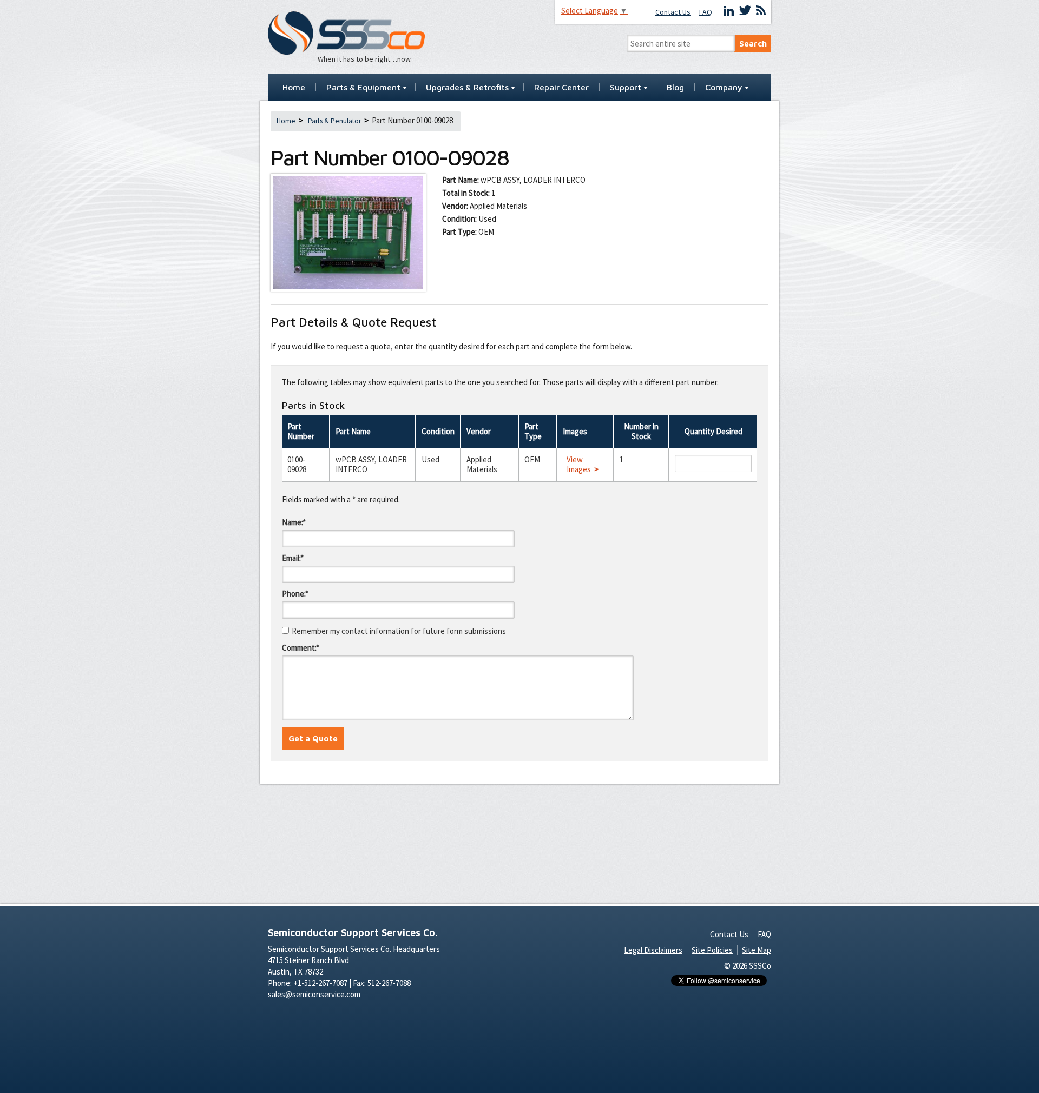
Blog (675, 87)
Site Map (756, 950)
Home (293, 87)
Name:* (294, 522)
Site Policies (712, 950)
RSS (761, 10)
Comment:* (300, 648)
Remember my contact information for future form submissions (399, 631)
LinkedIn (729, 10)
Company (723, 87)
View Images (579, 464)
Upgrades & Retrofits (467, 87)
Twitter (745, 10)
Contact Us (673, 12)
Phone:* (295, 593)
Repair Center (561, 87)
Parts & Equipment (363, 87)
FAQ (705, 12)
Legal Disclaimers (653, 950)
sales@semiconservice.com (314, 994)
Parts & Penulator (334, 120)
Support (625, 87)
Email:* (293, 558)
